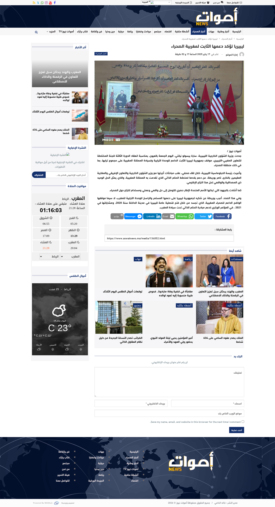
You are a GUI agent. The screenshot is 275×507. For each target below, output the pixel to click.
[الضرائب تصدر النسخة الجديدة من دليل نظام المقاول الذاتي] (118, 317)
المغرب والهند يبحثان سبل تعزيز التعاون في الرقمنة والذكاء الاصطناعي (60, 76)
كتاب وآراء (82, 31)
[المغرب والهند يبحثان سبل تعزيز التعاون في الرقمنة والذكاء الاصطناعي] (219, 270)
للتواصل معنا (233, 2)
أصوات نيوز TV (66, 31)
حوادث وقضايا (143, 31)
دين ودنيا (110, 31)
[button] (222, 216)
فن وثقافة (96, 31)
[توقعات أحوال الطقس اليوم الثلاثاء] (118, 270)
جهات (211, 31)
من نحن (216, 2)
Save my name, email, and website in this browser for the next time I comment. (195, 422)
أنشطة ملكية (182, 31)
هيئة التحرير (200, 2)
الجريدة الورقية (182, 2)
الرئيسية (236, 31)
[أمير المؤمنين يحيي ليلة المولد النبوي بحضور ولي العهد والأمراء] (169, 317)
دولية (121, 31)
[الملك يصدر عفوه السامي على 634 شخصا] (219, 317)
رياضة (130, 31)
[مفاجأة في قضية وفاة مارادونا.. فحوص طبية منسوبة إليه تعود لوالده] (169, 270)
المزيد (52, 31)
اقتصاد (168, 31)
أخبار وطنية (223, 31)
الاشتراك (38, 174)
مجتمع (157, 31)
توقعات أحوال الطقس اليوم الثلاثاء (50, 111)
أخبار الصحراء (198, 31)
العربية (145, 2)
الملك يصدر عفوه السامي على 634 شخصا (51, 131)
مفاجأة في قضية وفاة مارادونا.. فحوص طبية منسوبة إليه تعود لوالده (52, 96)
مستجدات (236, 259)
